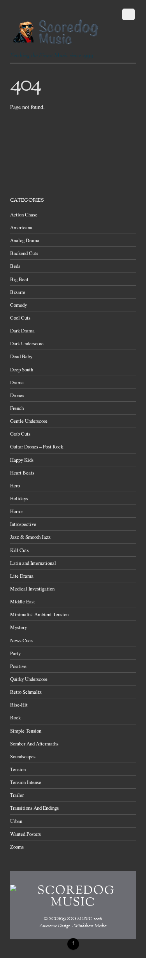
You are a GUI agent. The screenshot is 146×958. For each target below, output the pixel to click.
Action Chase (23, 214)
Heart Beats (22, 472)
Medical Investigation (32, 588)
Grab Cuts (20, 433)
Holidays (19, 498)
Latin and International (33, 562)
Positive (18, 666)
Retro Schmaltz (26, 691)
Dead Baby (21, 356)
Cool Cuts (20, 317)
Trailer (17, 794)
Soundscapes (22, 756)
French (17, 407)
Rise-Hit (19, 704)
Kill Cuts (19, 550)
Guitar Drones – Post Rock (36, 446)
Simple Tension (25, 730)
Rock (15, 717)
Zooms (17, 846)
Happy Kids (21, 459)
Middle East (22, 601)
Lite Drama (21, 575)
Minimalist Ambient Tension (39, 614)
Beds (15, 265)
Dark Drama (22, 330)
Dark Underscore (27, 343)
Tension (18, 769)
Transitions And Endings (34, 807)
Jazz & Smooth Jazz (30, 536)
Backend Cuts (24, 253)
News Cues (21, 640)
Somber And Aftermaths (34, 743)
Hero (15, 485)
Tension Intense (25, 782)
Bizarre (17, 291)
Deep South (21, 369)
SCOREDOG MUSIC (70, 919)
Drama (17, 382)
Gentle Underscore (28, 420)
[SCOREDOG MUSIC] (55, 41)
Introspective (23, 523)
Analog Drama (24, 240)
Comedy (18, 304)
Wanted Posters (25, 833)
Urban (16, 820)
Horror (16, 511)
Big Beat (19, 279)
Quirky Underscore (28, 678)
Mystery (18, 627)
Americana (21, 227)
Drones (17, 395)
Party (15, 653)
